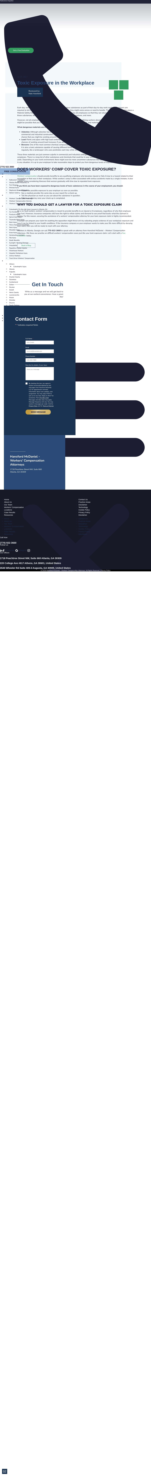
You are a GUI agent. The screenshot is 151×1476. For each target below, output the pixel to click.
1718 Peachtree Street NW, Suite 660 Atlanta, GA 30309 (31, 558)
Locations (7, 261)
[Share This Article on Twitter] (119, 95)
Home (6, 500)
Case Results (9, 512)
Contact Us (83, 500)
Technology (83, 507)
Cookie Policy (84, 510)
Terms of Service (48, 406)
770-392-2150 (44, 398)
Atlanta (11, 269)
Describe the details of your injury (36, 365)
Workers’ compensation (27, 176)
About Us (8, 502)
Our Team (8, 505)
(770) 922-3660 (8, 542)
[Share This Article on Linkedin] (124, 84)
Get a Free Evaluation (21, 50)
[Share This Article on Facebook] (114, 84)
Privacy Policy (33, 406)
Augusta (12, 272)
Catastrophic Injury (19, 267)
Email (27, 347)
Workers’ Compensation (14, 507)
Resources (8, 515)
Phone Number (30, 356)
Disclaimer (82, 505)
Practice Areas (84, 502)
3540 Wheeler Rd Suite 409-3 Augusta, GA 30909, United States (35, 568)
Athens (11, 264)
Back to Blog (26, 245)
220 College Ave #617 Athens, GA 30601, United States (30, 563)
